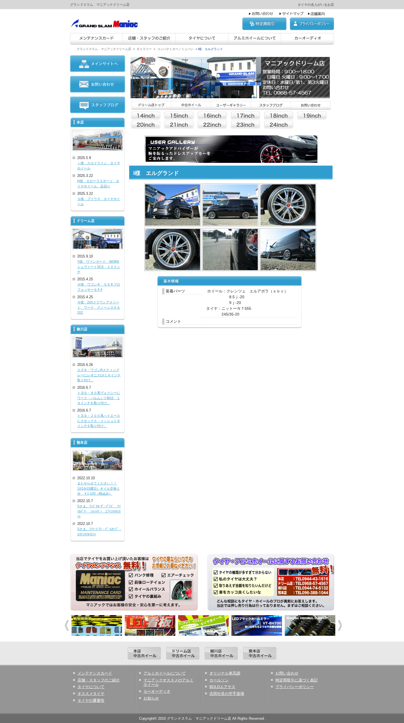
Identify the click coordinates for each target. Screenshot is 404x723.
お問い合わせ (286, 673)
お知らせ (151, 698)
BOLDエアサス (222, 686)
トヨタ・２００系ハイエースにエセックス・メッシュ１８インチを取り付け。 (98, 421)
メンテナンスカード (95, 673)
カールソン (219, 680)
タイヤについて (91, 686)
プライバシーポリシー (294, 686)
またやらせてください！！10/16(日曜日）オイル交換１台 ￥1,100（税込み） (98, 488)
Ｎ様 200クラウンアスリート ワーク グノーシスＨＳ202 (98, 307)
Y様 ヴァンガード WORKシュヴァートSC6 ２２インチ (98, 267)
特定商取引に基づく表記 (296, 680)
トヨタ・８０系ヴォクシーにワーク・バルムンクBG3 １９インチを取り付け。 (98, 398)
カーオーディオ (156, 691)
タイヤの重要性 (91, 700)
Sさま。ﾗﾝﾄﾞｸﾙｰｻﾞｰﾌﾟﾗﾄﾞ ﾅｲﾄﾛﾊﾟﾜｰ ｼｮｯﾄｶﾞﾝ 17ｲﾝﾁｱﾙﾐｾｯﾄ (99, 511)
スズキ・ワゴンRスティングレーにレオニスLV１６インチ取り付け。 (99, 375)
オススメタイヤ (91, 693)
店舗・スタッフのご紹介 (99, 680)
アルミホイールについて (164, 673)
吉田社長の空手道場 (226, 693)
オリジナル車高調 (224, 673)
